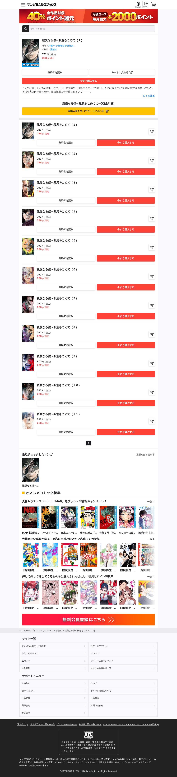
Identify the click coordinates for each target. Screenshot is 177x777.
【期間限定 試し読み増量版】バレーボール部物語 (49, 570)
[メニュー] (23, 4)
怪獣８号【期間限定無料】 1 (108, 532)
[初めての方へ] (138, 4)
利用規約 (26, 705)
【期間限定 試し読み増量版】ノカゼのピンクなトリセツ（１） (49, 608)
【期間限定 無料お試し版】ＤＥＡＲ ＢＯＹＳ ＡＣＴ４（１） (127, 570)
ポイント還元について (101, 690)
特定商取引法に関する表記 (42, 724)
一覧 (149, 501)
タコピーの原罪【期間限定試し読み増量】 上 (127, 532)
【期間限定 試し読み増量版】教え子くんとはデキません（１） (127, 608)
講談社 (53, 49)
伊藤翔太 (60, 45)
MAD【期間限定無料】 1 (30, 532)
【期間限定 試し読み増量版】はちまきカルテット (30, 570)
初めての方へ (28, 690)
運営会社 (21, 724)
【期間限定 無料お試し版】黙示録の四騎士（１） (69, 570)
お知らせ (26, 683)
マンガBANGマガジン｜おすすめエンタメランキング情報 (130, 724)
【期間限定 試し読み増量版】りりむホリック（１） (30, 608)
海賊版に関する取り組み (90, 724)
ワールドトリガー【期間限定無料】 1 (49, 532)
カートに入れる (119, 72)
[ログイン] (145, 4)
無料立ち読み (55, 72)
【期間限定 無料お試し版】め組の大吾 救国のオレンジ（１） (88, 570)
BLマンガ (26, 661)
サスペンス (48, 630)
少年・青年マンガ (99, 646)
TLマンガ (95, 653)
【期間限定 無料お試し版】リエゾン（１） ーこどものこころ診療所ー (108, 570)
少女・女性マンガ (30, 653)
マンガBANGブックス (29, 630)
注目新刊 (26, 668)
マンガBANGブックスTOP (34, 646)
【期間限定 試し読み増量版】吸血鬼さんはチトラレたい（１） (108, 608)
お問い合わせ (97, 705)
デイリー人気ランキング (102, 661)
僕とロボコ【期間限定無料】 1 (88, 532)
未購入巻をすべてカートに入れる (86, 110)
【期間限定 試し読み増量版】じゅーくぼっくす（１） (69, 608)
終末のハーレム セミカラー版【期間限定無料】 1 (69, 532)
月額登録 (26, 698)
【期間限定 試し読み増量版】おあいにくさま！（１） (146, 608)
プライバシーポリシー (67, 724)
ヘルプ (94, 683)
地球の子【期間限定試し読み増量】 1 (146, 532)
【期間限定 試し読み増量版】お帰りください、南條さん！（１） (88, 608)
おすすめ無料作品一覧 (101, 668)
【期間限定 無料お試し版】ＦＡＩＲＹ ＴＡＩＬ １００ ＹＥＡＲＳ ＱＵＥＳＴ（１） (146, 570)
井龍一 (51, 45)
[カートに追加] (151, 131)
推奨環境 (26, 713)
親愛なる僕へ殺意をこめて (30, 485)
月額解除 (95, 698)
